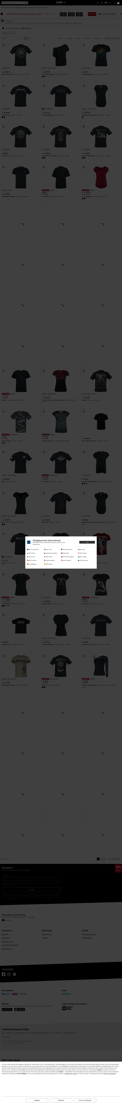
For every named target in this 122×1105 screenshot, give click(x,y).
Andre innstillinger (85, 1100)
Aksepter (37, 1100)
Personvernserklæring (110, 1073)
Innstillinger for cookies (70, 1073)
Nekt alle (61, 1100)
